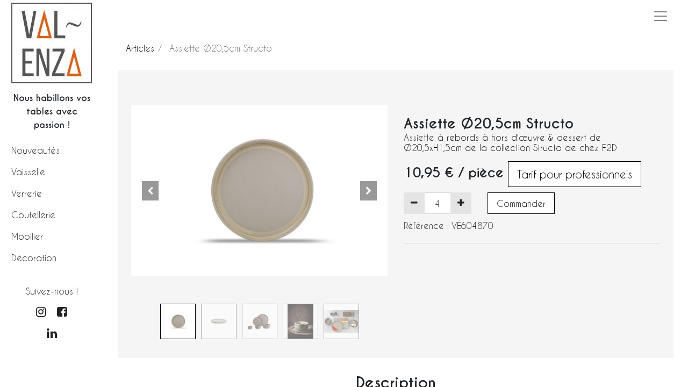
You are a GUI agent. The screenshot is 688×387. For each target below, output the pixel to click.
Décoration (33, 258)
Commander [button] (521, 203)
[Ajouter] (460, 203)
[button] (150, 191)
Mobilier (27, 236)
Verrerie (26, 193)
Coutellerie (33, 215)
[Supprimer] (414, 203)
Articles (140, 48)
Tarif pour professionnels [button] (574, 174)
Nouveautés (35, 150)
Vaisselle (28, 172)
